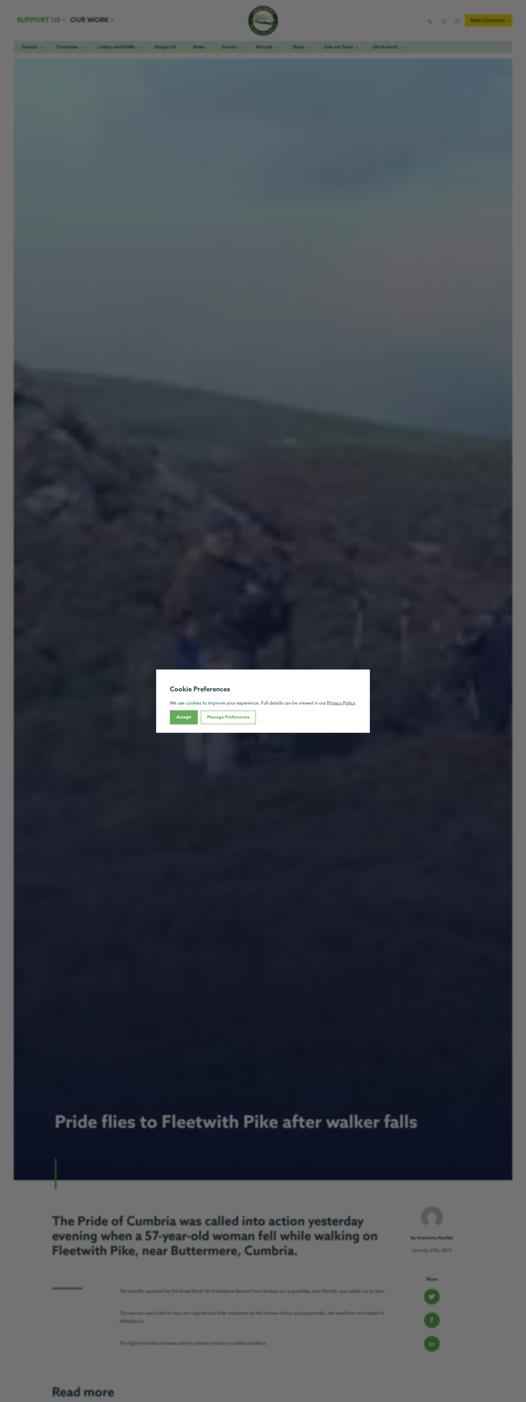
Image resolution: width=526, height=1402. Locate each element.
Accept (183, 717)
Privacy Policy (341, 703)
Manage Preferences (228, 717)
